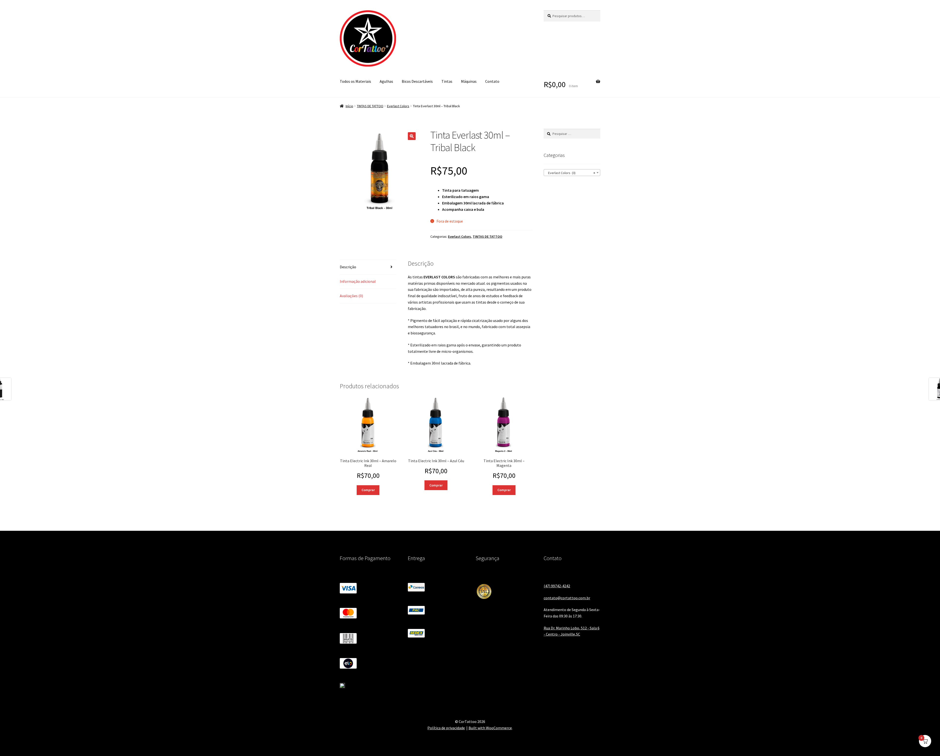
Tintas (446, 81)
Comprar (368, 490)
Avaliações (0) (351, 295)
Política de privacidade (446, 727)
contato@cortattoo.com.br (567, 597)
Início (349, 106)
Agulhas (386, 81)
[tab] (368, 267)
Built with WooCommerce (490, 727)
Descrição (348, 266)
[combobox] (572, 172)
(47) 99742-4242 (557, 585)
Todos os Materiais (355, 81)
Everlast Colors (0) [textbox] (570, 173)
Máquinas (469, 81)
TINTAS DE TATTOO (370, 106)
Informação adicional (358, 281)
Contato (492, 81)
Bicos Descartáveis (417, 81)
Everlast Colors (398, 106)
